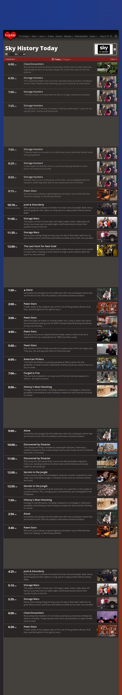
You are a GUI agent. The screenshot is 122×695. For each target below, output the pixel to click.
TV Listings (24, 36)
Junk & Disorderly (34, 204)
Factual (59, 36)
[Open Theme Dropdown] (116, 36)
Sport (41, 36)
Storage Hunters (33, 77)
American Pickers (34, 359)
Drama (51, 36)
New (34, 36)
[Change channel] (105, 49)
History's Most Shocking (38, 386)
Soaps (92, 36)
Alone (29, 289)
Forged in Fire (32, 373)
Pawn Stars (30, 190)
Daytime (67, 36)
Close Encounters (34, 64)
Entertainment (81, 36)
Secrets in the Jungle (35, 472)
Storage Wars (31, 218)
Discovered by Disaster (37, 444)
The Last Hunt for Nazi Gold (40, 246)
